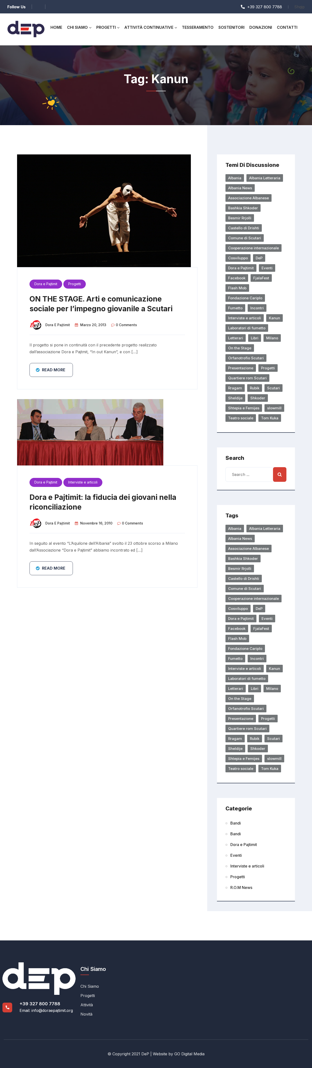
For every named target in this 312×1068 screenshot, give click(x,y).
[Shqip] (299, 6)
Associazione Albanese (248, 198)
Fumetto (235, 308)
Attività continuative (148, 27)
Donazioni (260, 27)
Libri (254, 338)
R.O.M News (241, 887)
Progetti (106, 27)
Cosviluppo (238, 258)
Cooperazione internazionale (253, 248)
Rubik (254, 388)
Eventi (267, 268)
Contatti (287, 27)
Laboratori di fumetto (246, 328)
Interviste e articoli (83, 482)
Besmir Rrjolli (239, 218)
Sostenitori (231, 27)
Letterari (235, 338)
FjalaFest (261, 278)
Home (56, 27)
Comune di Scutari (244, 238)
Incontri (257, 308)
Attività (86, 1004)
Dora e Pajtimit (45, 284)
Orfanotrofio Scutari (246, 358)
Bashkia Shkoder (243, 208)
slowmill (274, 408)
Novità (86, 1014)
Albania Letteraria (264, 178)
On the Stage (239, 348)
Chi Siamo (89, 986)
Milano (272, 338)
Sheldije (235, 398)
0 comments (126, 325)
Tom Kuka (269, 418)
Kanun (274, 318)
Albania (234, 178)
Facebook (236, 278)
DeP (259, 258)
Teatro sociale (240, 418)
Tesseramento (198, 27)
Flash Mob (237, 288)
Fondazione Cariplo (245, 298)
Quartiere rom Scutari (247, 378)
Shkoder (257, 398)
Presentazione (240, 368)
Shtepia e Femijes (243, 408)
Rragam (235, 388)
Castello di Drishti (243, 228)
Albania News (240, 188)
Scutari (273, 388)
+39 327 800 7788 (40, 1003)
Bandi (235, 823)
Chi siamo (77, 27)
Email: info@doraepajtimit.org (46, 1010)
